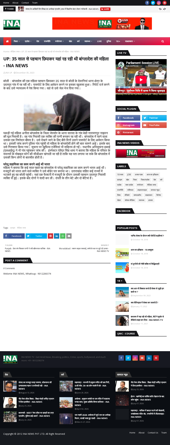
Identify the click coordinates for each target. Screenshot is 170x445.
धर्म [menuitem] (78, 41)
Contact (25, 2)
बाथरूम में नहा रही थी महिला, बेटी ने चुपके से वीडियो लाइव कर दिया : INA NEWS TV (147, 318)
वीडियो (127, 195)
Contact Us (153, 432)
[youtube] (154, 125)
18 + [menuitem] (118, 41)
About (15, 2)
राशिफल (130, 189)
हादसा (150, 200)
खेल (127, 179)
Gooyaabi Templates (62, 440)
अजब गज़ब (139, 174)
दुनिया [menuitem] (109, 41)
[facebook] (147, 3)
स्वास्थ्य (141, 200)
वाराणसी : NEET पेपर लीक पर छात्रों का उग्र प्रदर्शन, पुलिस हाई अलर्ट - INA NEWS (36, 414)
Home (6, 2)
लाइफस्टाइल (142, 189)
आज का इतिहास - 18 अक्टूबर (142, 249)
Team (35, 2)
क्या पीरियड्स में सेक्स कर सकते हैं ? (144, 302)
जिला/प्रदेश (145, 179)
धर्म (161, 179)
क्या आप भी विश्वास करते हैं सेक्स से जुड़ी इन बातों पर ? (147, 290)
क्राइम (12, 227)
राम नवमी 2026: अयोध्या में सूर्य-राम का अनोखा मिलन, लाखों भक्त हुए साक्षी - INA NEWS (92, 416)
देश (155, 179)
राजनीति (120, 189)
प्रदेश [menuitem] (27, 41)
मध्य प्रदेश (129, 184)
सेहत (119, 200)
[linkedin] (149, 358)
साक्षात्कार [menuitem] (129, 41)
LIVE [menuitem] (99, 41)
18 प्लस (120, 174)
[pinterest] (165, 3)
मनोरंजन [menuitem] (58, 41)
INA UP (9, 72)
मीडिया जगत (15, 51)
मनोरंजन (140, 184)
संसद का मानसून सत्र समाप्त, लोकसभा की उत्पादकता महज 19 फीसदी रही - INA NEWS (35, 385)
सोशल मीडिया (130, 200)
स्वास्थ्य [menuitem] (87, 41)
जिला (135, 179)
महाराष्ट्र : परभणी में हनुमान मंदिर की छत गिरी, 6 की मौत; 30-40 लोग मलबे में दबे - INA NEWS (92, 385)
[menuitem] (7, 41)
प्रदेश (119, 184)
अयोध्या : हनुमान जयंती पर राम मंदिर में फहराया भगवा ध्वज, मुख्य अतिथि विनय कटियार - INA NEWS (92, 402)
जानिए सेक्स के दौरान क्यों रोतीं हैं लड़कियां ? (147, 235)
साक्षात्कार (148, 195)
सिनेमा (158, 195)
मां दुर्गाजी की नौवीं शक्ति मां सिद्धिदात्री (145, 263)
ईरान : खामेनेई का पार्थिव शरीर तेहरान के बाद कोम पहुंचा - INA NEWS (147, 398)
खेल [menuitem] (70, 41)
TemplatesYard (28, 440)
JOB (129, 174)
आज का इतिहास (152, 174)
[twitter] (153, 3)
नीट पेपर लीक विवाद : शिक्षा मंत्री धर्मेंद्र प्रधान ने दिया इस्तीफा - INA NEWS (36, 400)
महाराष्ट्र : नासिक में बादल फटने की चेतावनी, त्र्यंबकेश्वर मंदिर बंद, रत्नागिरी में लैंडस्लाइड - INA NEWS (148, 413)
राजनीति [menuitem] (47, 41)
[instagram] (159, 3)
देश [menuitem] (38, 41)
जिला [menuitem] (16, 41)
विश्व (119, 195)
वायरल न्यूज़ (155, 189)
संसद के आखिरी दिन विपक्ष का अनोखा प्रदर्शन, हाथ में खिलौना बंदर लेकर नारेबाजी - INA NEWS (62, 8)
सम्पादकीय (137, 195)
